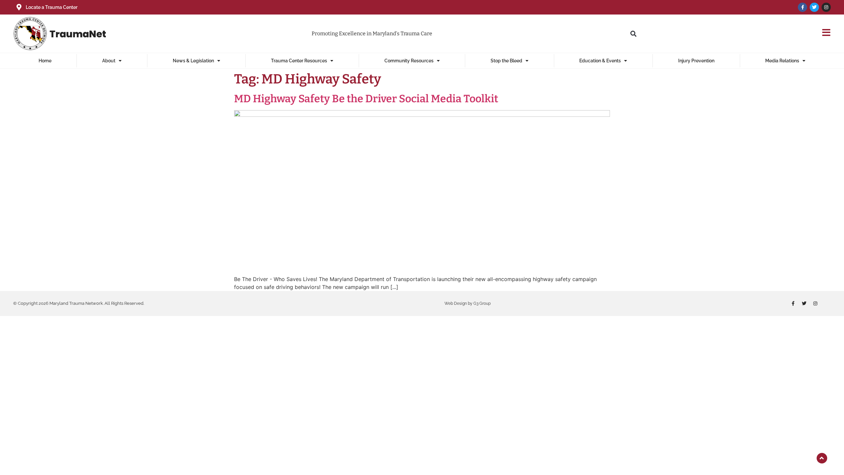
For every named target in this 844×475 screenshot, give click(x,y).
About (108, 60)
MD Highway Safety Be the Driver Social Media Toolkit (366, 98)
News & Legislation (193, 60)
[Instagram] (826, 7)
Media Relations (782, 60)
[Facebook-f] (802, 7)
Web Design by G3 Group (467, 303)
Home (45, 60)
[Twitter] (814, 7)
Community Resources (409, 60)
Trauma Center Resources (299, 60)
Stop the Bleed (506, 60)
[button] (633, 33)
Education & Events (600, 60)
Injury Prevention (696, 60)
